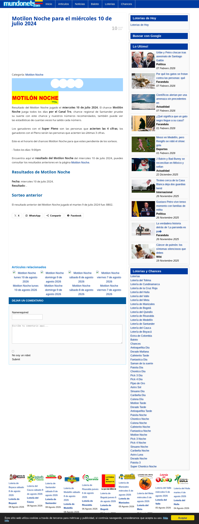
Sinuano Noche (139, 446)
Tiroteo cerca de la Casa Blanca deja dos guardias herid (170, 184)
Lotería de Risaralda (142, 315)
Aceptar (182, 518)
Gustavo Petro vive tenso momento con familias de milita (171, 205)
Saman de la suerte (141, 363)
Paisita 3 (135, 462)
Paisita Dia (136, 367)
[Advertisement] (67, 51)
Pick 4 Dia (136, 379)
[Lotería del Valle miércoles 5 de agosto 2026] (163, 484)
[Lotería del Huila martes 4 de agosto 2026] (182, 484)
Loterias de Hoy (139, 24)
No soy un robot (21, 355)
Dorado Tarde (138, 407)
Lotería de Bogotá (140, 307)
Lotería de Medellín (141, 319)
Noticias (80, 4)
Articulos (63, 4)
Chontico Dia (137, 371)
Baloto (95, 4)
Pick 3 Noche (138, 438)
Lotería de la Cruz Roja (143, 288)
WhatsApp (34, 215)
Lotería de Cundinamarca (145, 284)
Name (20, 312)
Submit (16, 359)
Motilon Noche (34, 74)
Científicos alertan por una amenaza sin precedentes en (171, 98)
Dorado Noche (138, 458)
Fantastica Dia (138, 359)
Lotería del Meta (139, 300)
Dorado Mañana (139, 351)
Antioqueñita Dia (139, 347)
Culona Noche (138, 422)
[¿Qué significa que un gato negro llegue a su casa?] (143, 130)
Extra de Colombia (141, 335)
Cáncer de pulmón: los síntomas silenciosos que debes (171, 248)
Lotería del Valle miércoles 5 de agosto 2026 (163, 492)
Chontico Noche (139, 418)
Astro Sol (135, 387)
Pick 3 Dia (136, 375)
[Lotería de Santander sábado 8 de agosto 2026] (53, 479)
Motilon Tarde (138, 403)
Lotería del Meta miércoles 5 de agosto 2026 (145, 497)
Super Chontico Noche (143, 466)
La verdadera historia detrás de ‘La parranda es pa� (171, 227)
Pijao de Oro (137, 383)
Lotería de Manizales (142, 304)
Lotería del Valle (139, 296)
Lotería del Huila (139, 292)
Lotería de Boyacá (141, 331)
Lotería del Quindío (141, 311)
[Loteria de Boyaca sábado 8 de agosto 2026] (17, 479)
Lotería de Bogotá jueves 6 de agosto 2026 (108, 497)
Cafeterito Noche (140, 426)
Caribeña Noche (139, 450)
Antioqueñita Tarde (141, 410)
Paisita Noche (138, 415)
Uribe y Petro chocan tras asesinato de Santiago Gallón (171, 56)
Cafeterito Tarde (139, 355)
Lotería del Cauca (140, 327)
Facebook (76, 215)
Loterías (135, 276)
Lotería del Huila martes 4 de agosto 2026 (182, 492)
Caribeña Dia (138, 395)
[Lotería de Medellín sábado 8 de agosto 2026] (72, 484)
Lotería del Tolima (140, 280)
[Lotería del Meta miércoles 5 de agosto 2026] (145, 489)
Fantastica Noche (140, 430)
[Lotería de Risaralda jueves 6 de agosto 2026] (90, 481)
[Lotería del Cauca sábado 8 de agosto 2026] (35, 482)
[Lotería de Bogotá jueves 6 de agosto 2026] (108, 489)
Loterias (110, 4)
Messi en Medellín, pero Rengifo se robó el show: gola (170, 141)
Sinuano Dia (137, 391)
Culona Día (136, 399)
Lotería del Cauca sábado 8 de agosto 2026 (35, 490)
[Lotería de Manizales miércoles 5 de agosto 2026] (127, 479)
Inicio (49, 4)
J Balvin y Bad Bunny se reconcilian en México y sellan (170, 162)
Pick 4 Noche (138, 442)
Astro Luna (136, 454)
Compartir (55, 215)
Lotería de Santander (142, 323)
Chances (126, 4)
